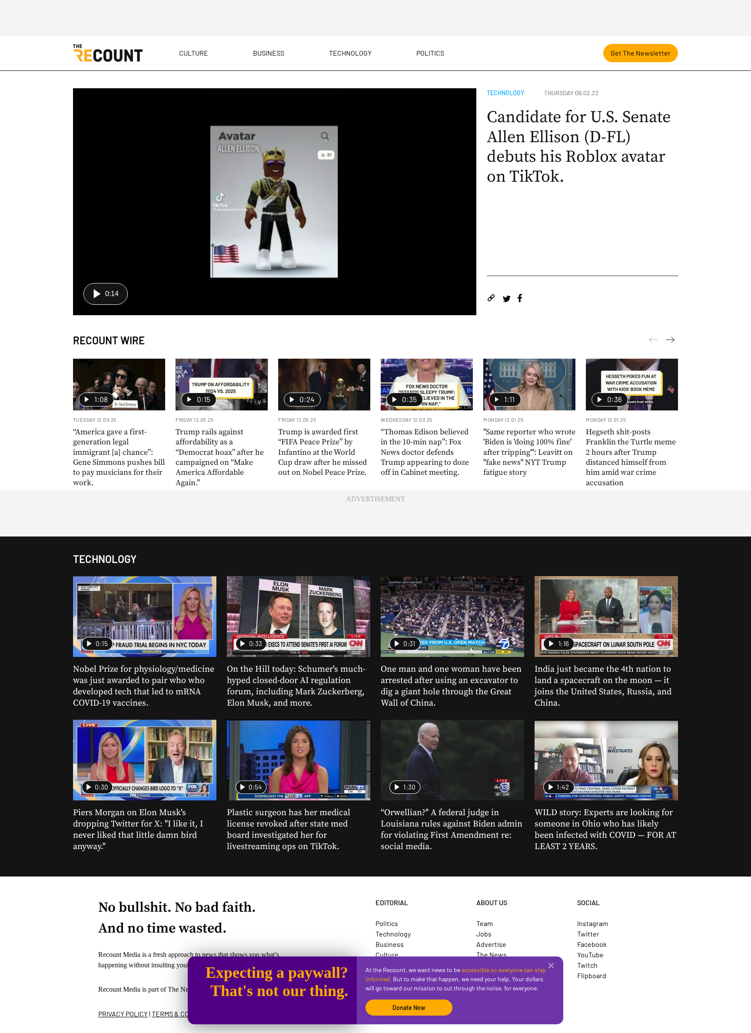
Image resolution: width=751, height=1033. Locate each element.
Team (484, 923)
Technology (350, 53)
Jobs (484, 934)
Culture (193, 53)
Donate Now (408, 1007)
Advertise (491, 944)
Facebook (592, 944)
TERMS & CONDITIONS (185, 1014)
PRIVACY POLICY (123, 1014)
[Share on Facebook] (520, 299)
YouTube (590, 954)
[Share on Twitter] (506, 299)
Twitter (588, 934)
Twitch (587, 965)
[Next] (653, 341)
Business (268, 53)
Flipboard (591, 975)
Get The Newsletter (641, 53)
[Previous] (670, 341)
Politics (430, 53)
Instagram (592, 923)
